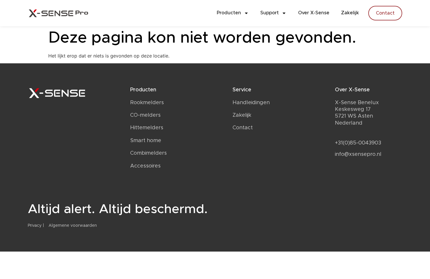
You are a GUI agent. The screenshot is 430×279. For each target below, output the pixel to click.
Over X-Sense (313, 13)
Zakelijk (350, 13)
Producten (229, 13)
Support (269, 13)
